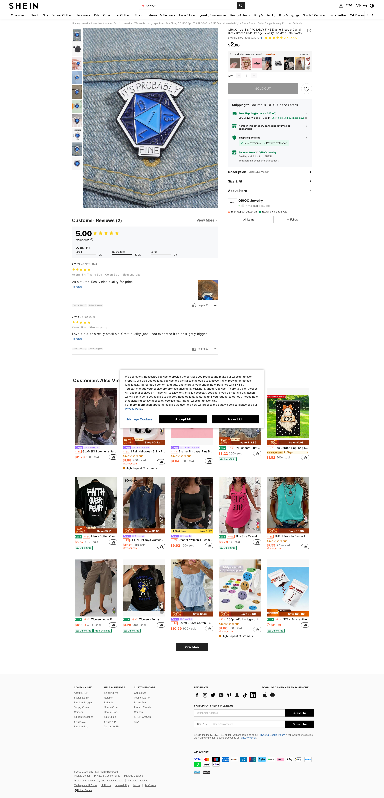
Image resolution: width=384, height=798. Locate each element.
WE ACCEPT (201, 752)
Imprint (136, 785)
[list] (226, 695)
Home (75, 23)
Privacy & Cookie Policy (272, 735)
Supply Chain (81, 707)
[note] (144, 441)
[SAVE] (306, 88)
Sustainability (81, 697)
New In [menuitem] (35, 15)
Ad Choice (150, 785)
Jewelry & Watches (91, 23)
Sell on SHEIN (112, 726)
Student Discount (83, 717)
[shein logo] (23, 5)
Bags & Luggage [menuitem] (289, 15)
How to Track (111, 712)
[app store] (265, 697)
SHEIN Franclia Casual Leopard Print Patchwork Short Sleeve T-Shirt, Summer (288, 536)
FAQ (136, 721)
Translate (77, 286)
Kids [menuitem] (96, 15)
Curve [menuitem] (106, 15)
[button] (365, 5)
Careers (78, 712)
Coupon (138, 712)
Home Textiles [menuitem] (337, 15)
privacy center (248, 737)
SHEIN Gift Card (143, 717)
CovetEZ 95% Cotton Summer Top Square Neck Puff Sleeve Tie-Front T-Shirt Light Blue (192, 623)
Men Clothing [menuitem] (122, 15)
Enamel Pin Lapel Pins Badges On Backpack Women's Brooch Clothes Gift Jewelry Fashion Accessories (192, 451)
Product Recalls (142, 707)
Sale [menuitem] (45, 15)
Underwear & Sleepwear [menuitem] (160, 15)
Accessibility (122, 785)
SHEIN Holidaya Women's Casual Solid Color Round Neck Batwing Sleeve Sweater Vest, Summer (144, 539)
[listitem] (235, 63)
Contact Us (140, 693)
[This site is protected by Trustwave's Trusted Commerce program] (197, 772)
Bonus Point (140, 702)
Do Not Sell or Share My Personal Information (98, 780)
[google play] (272, 697)
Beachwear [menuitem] (83, 15)
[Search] (241, 5)
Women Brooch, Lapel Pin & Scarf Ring (155, 23)
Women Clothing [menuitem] (62, 15)
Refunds (108, 702)
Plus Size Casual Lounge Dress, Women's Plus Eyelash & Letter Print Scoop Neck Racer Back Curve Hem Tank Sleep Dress (240, 536)
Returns (108, 697)
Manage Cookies (133, 775)
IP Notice (106, 785)
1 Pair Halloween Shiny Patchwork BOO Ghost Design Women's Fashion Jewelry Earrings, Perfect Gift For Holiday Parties (144, 451)
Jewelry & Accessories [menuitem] (213, 15)
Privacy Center (82, 775)
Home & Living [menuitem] (187, 15)
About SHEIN (81, 693)
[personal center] (341, 5)
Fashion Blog (81, 726)
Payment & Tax (142, 697)
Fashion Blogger (83, 702)
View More (192, 647)
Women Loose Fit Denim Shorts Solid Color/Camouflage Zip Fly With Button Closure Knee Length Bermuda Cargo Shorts (96, 619)
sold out (263, 88)
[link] (348, 5)
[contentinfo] (254, 762)
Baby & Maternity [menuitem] (264, 15)
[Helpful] (194, 305)
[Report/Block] (215, 305)
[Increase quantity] (254, 75)
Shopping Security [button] (249, 137)
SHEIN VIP (110, 721)
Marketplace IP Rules (85, 785)
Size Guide (110, 717)
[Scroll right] (372, 15)
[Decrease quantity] (238, 75)
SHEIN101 (80, 721)
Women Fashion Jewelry (118, 23)
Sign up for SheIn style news (213, 705)
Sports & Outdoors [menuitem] (314, 15)
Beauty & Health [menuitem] (240, 15)
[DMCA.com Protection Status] (206, 772)
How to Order (111, 707)
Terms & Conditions (138, 780)
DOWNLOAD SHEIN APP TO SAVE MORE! (285, 687)
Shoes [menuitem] (138, 15)
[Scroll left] (367, 15)
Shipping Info (111, 693)
